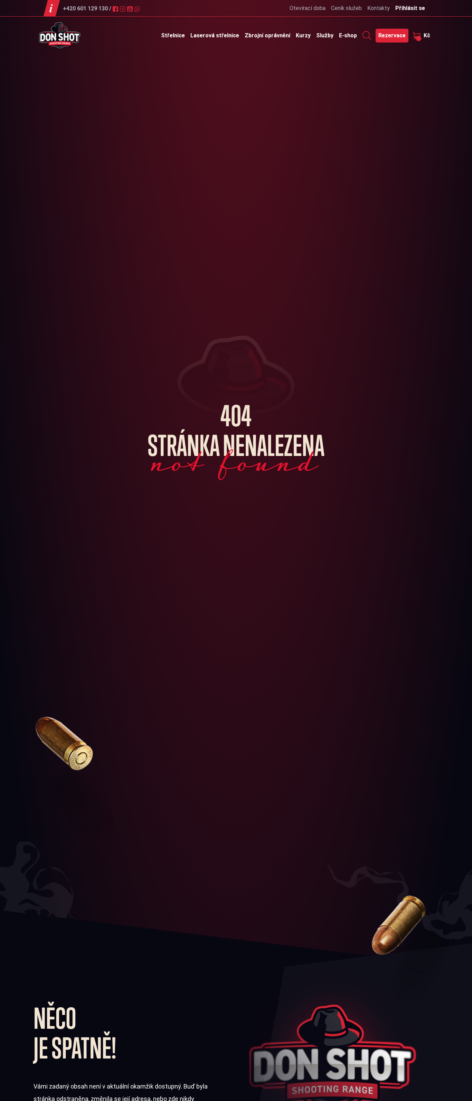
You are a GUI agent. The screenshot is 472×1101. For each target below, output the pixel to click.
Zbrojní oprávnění (267, 35)
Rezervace (392, 35)
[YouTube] (130, 8)
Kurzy (303, 35)
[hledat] (367, 35)
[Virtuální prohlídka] (138, 8)
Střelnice (173, 35)
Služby (324, 35)
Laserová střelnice (214, 35)
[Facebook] (116, 8)
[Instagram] (123, 8)
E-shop (348, 35)
